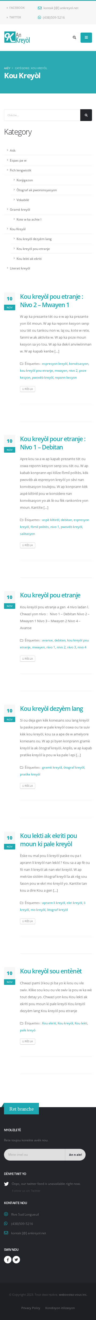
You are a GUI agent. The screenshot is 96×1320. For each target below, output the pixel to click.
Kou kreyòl (65, 1023)
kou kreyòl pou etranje (36, 370)
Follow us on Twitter (26, 1191)
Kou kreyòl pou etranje (33, 248)
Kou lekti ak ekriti (29, 258)
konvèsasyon (78, 363)
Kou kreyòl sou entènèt (51, 971)
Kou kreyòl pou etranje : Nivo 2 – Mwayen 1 (51, 300)
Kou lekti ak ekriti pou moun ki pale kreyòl (48, 839)
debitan (66, 520)
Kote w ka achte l (29, 219)
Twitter (15, 17)
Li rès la (27, 389)
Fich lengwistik (20, 170)
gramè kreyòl (52, 767)
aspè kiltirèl (50, 520)
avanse (47, 640)
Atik (12, 150)
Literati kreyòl (20, 268)
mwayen (61, 370)
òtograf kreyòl (73, 767)
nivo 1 (54, 526)
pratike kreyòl (30, 774)
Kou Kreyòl (18, 229)
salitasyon (27, 533)
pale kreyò (27, 1030)
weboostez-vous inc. (73, 1295)
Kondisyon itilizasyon (60, 1308)
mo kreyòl (38, 909)
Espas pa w (18, 160)
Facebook (17, 8)
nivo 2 (73, 370)
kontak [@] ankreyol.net (60, 8)
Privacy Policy (30, 1308)
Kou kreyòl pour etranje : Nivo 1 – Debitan (52, 442)
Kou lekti (81, 1023)
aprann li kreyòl (53, 902)
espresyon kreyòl (54, 363)
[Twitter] (16, 1259)
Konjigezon (25, 180)
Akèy (7, 68)
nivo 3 (71, 647)
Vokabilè (23, 200)
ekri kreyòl (74, 902)
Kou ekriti (49, 1023)
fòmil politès (40, 526)
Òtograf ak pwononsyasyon (37, 190)
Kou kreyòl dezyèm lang (34, 239)
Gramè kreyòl (20, 209)
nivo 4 (82, 647)
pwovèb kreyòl (42, 377)
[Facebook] (7, 1259)
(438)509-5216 (53, 17)
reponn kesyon (66, 377)
